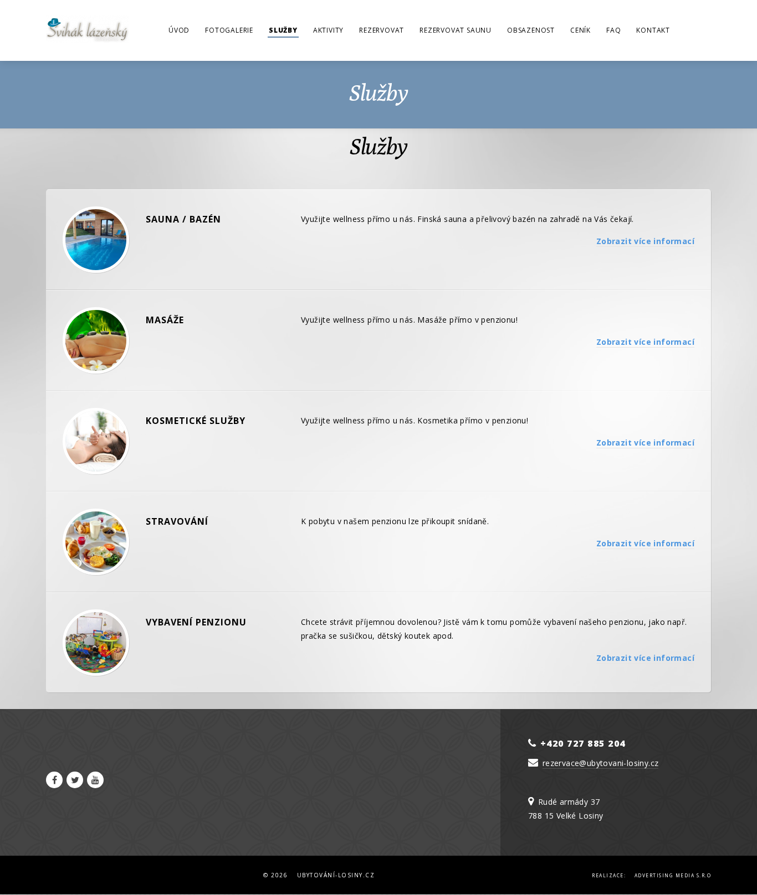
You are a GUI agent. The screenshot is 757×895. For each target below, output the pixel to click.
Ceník (580, 30)
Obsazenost (531, 30)
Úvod (179, 30)
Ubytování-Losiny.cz (336, 875)
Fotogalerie (229, 30)
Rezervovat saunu (456, 30)
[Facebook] (54, 780)
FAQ (613, 30)
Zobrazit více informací (645, 241)
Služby (283, 30)
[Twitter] (75, 780)
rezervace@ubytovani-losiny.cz (601, 763)
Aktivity (328, 30)
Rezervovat (381, 30)
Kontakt (653, 30)
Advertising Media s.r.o (673, 875)
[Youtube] (95, 780)
